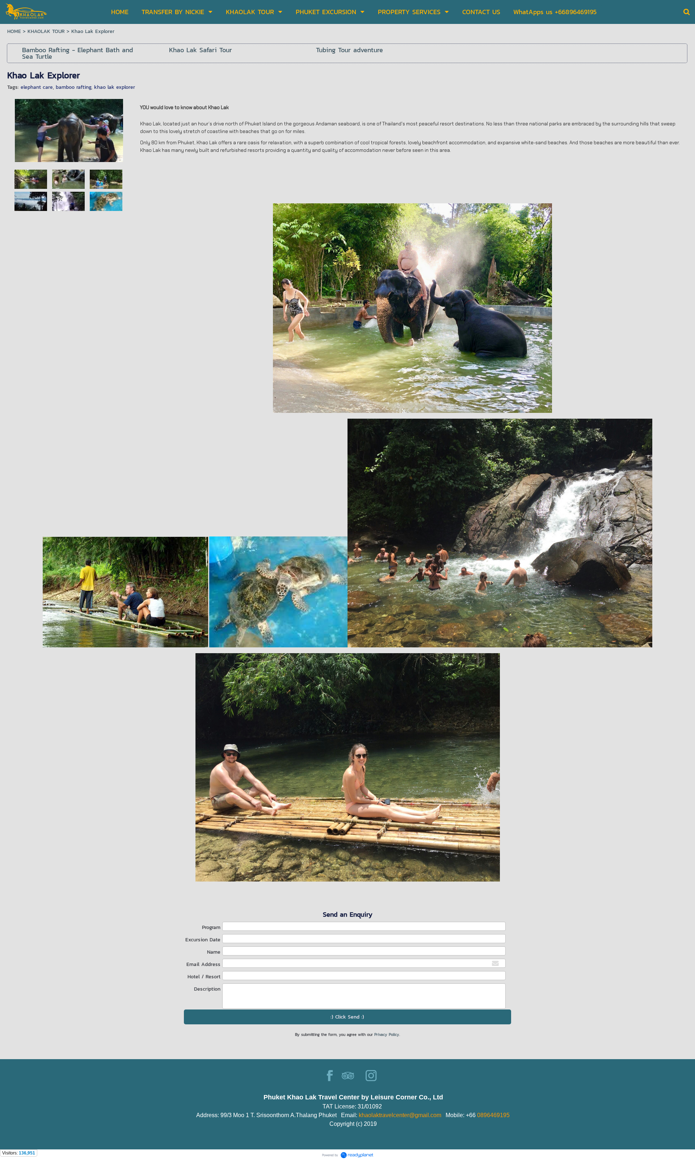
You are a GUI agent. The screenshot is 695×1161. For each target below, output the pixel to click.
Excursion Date (202, 940)
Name (213, 952)
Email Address (203, 964)
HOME (14, 31)
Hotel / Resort (204, 976)
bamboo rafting (73, 87)
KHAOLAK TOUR (46, 31)
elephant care (37, 87)
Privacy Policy (386, 1034)
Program (211, 927)
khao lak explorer (114, 87)
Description (207, 989)
